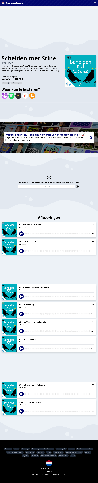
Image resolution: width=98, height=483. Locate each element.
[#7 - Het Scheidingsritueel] (9, 229)
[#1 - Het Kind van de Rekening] (9, 390)
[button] (95, 3)
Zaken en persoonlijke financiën (42, 449)
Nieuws (87, 452)
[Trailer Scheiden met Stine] (9, 407)
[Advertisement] (49, 22)
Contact (63, 474)
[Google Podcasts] (25, 95)
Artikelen (56, 474)
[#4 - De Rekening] (9, 310)
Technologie (30, 452)
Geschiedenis (58, 452)
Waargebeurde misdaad (74, 452)
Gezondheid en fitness (48, 456)
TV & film (40, 452)
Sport (73, 456)
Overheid (35, 456)
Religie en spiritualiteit (84, 449)
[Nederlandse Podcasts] (49, 463)
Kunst (16, 449)
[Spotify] (11, 95)
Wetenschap (63, 456)
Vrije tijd (25, 456)
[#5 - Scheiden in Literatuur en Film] (9, 292)
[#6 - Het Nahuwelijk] (9, 247)
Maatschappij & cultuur (15, 452)
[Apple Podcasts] (4, 95)
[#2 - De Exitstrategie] (9, 344)
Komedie (8, 449)
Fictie (49, 452)
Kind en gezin (16, 83)
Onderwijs (6, 83)
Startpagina (36, 474)
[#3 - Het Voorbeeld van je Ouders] (9, 327)
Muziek (71, 449)
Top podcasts (46, 474)
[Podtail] (18, 95)
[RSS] (32, 95)
